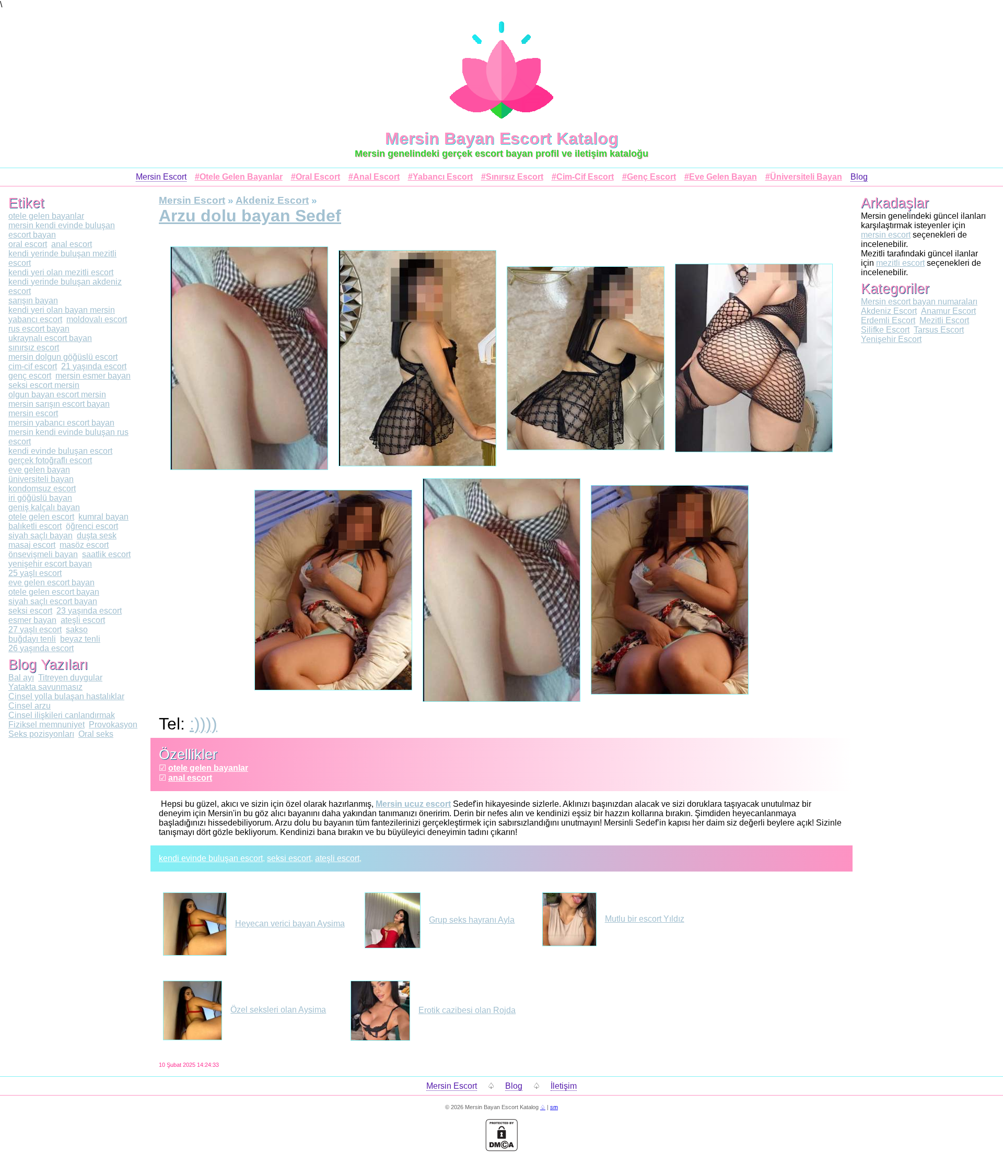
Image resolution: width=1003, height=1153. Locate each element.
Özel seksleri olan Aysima (278, 1009)
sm (554, 1107)
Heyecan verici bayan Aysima (290, 923)
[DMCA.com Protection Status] (501, 1148)
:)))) (203, 723)
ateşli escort (337, 858)
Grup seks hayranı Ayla (472, 919)
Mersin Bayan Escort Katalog (502, 138)
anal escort (190, 777)
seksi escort (289, 858)
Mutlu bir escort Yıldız (644, 918)
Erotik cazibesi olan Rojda (467, 1010)
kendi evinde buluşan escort (211, 858)
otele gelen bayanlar (208, 767)
